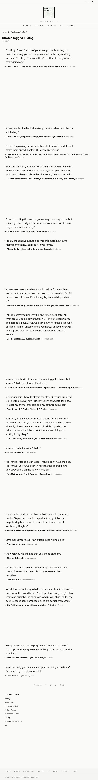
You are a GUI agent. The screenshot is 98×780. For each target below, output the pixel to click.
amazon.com (30, 452)
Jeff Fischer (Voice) (27, 409)
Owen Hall (25, 231)
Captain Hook (49, 387)
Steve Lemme (59, 154)
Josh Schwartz (13, 66)
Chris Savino (33, 178)
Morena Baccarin (44, 249)
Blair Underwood (39, 231)
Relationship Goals (12, 714)
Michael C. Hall (62, 305)
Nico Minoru (45, 136)
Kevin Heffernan (34, 154)
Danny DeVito (46, 474)
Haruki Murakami (15, 452)
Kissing (7, 717)
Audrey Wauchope (30, 530)
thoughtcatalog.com (25, 675)
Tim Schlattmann (15, 605)
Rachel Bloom (62, 530)
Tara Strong (68, 178)
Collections (28, 771)
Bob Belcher (21, 657)
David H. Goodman (16, 387)
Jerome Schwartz (34, 387)
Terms (74, 771)
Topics (71, 25)
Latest (27, 25)
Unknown (11, 675)
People (39, 25)
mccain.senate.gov (27, 579)
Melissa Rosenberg (16, 305)
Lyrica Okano (58, 136)
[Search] (92, 1)
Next (62, 685)
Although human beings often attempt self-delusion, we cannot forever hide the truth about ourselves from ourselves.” (36, 571)
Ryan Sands (60, 66)
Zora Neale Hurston (16, 544)
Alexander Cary (14, 249)
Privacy (65, 771)
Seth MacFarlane (49, 438)
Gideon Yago (13, 231)
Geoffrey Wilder (46, 66)
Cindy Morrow (47, 178)
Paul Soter (47, 154)
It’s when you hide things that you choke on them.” (34, 553)
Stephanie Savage (29, 66)
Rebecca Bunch (47, 530)
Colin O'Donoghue (65, 387)
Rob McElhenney (15, 474)
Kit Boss (11, 657)
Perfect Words (10, 710)
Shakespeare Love (12, 706)
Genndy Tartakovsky (17, 178)
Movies (51, 25)
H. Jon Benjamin (35, 657)
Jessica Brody (28, 249)
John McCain (13, 579)
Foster (86, 154)
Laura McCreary (14, 438)
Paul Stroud (12, 409)
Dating (7, 698)
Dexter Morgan (47, 305)
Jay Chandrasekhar (16, 154)
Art (6, 725)
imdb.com (71, 66)
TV (61, 25)
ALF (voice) (27, 339)
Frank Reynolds (31, 474)
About (55, 771)
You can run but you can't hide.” (23, 448)
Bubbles (58, 178)
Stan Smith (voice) (31, 438)
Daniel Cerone (32, 305)
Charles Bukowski (15, 558)
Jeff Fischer (42, 409)
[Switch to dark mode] (85, 1)
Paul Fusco (38, 339)
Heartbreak (9, 702)
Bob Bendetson (14, 339)
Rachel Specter (14, 530)
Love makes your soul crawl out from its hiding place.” (35, 539)
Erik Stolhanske (74, 154)
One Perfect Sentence (13, 721)
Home (4, 32)
